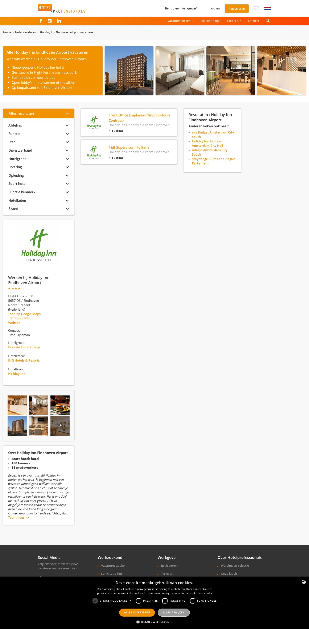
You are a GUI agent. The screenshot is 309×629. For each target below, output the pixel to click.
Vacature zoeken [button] (179, 21)
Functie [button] (14, 133)
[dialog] (154, 603)
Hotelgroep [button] (17, 158)
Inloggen (214, 8)
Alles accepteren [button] (137, 612)
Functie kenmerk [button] (21, 192)
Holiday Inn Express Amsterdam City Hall (207, 143)
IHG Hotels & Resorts (24, 360)
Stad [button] (12, 142)
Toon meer (16, 517)
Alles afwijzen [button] (174, 612)
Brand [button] (13, 208)
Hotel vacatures (25, 32)
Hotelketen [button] (17, 200)
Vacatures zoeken (113, 566)
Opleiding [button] (16, 175)
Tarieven (166, 574)
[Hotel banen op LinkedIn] (58, 20)
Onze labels (229, 574)
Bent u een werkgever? (181, 8)
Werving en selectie (234, 566)
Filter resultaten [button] (21, 113)
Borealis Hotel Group (24, 347)
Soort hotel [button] (17, 183)
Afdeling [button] (15, 125)
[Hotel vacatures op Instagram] (49, 20)
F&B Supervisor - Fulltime (129, 147)
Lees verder (205, 593)
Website (14, 323)
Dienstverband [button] (20, 150)
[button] (256, 8)
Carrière (254, 21)
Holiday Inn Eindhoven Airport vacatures (66, 32)
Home (7, 32)
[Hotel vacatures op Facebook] (40, 20)
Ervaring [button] (15, 167)
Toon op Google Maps (24, 314)
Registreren (236, 9)
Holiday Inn (17, 373)
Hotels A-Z (234, 21)
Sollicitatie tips (210, 21)
